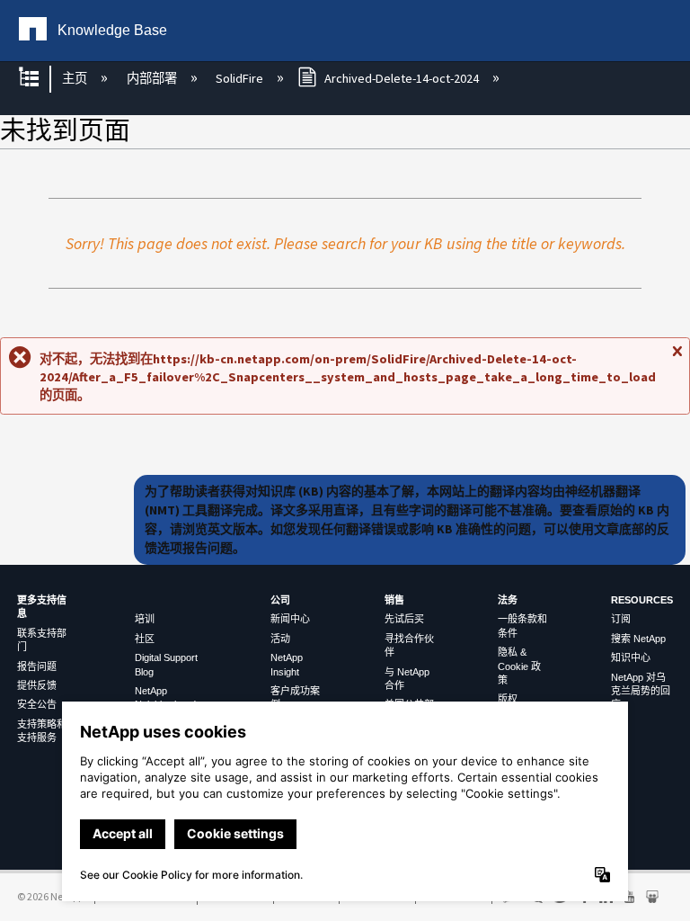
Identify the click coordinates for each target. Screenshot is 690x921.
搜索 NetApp (638, 638)
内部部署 (153, 78)
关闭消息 (677, 358)
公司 (280, 600)
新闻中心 (290, 618)
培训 (145, 618)
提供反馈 (37, 685)
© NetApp (50, 896)
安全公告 (37, 704)
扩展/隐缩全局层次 (40, 79)
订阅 (621, 618)
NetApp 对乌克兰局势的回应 (640, 691)
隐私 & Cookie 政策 (519, 666)
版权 (508, 698)
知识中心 (630, 657)
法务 (508, 600)
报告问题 (37, 666)
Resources (642, 600)
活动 (280, 638)
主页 (76, 78)
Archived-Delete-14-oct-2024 (402, 78)
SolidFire (241, 78)
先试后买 (404, 618)
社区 (145, 638)
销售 (394, 600)
